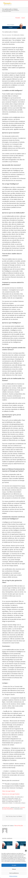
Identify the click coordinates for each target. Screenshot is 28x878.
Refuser (14, 869)
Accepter (14, 865)
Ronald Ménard (10, 808)
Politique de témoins (13, 876)
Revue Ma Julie (7, 807)
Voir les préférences (14, 873)
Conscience (22, 807)
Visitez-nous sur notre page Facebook (10, 794)
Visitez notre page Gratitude (8, 791)
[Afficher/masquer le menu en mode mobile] (25, 2)
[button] (26, 850)
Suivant (23, 17)
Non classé (4, 808)
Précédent (17, 17)
